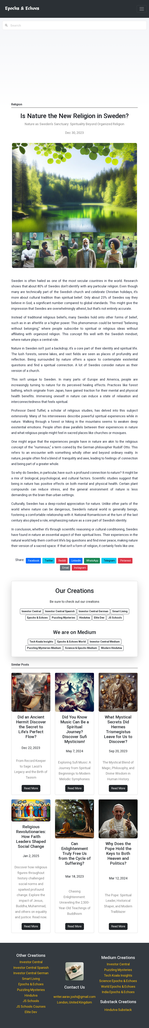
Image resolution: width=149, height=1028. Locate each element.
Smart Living (31, 979)
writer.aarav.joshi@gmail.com (74, 997)
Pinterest (125, 560)
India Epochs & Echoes (118, 992)
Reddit (62, 560)
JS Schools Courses (31, 1006)
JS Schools (31, 1001)
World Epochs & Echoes (118, 986)
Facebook (33, 560)
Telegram (109, 560)
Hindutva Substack (118, 1010)
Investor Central (31, 962)
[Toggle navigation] (142, 9)
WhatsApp (92, 560)
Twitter (49, 560)
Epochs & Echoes (31, 984)
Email (65, 567)
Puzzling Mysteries (31, 990)
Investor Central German (31, 973)
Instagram (80, 567)
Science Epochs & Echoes (118, 981)
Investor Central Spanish (31, 968)
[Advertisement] (74, 58)
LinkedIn (76, 560)
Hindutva (31, 995)
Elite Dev (31, 1012)
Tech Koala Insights (118, 975)
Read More (31, 788)
